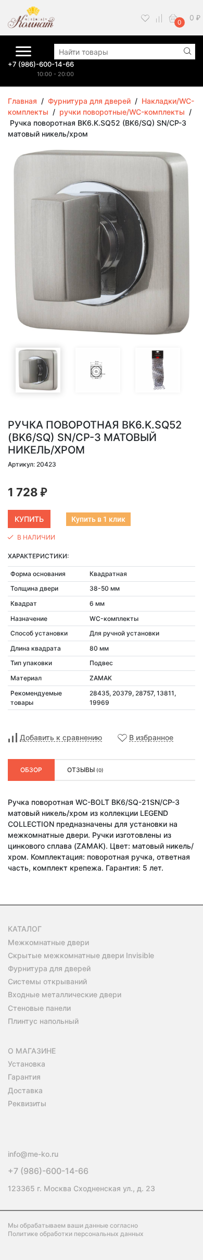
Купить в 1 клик (98, 519)
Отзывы (85, 770)
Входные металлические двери (64, 994)
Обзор (31, 770)
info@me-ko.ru (33, 1153)
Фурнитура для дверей (49, 968)
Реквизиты (27, 1103)
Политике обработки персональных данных (76, 1234)
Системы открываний (47, 981)
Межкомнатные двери (48, 942)
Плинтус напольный (43, 1021)
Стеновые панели (39, 1008)
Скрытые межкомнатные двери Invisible (81, 955)
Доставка (25, 1090)
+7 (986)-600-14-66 (41, 64)
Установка (26, 1063)
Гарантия (24, 1076)
